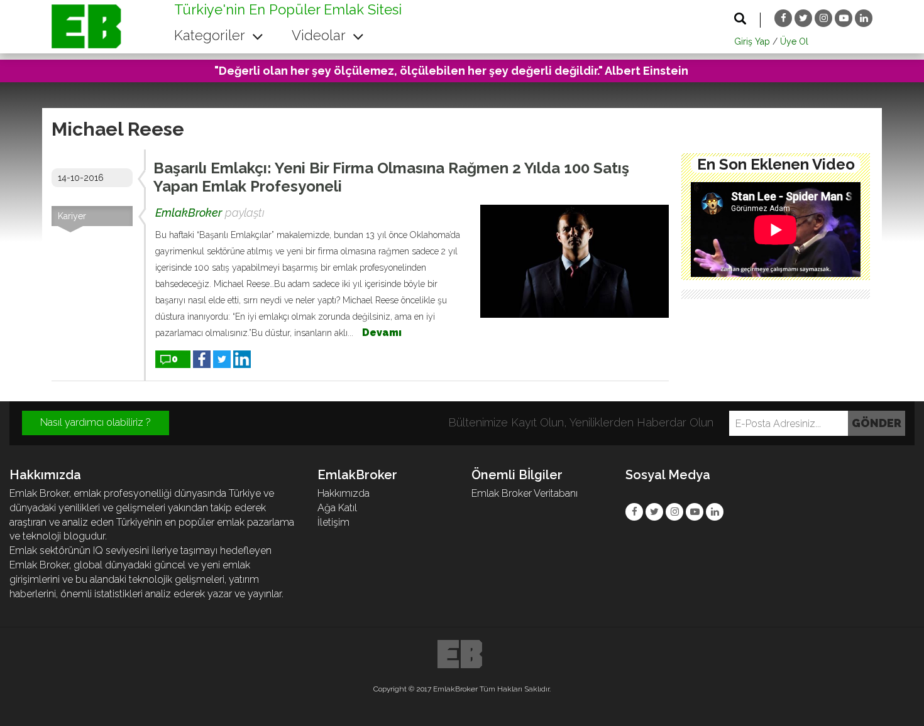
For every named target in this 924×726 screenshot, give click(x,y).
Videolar (320, 35)
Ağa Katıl (337, 508)
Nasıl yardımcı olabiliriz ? (95, 422)
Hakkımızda (343, 493)
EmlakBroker (188, 212)
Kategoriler (211, 35)
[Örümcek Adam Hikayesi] (776, 230)
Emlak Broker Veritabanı (524, 493)
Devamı (382, 333)
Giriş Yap (752, 41)
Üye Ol (794, 41)
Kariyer (72, 216)
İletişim (333, 522)
